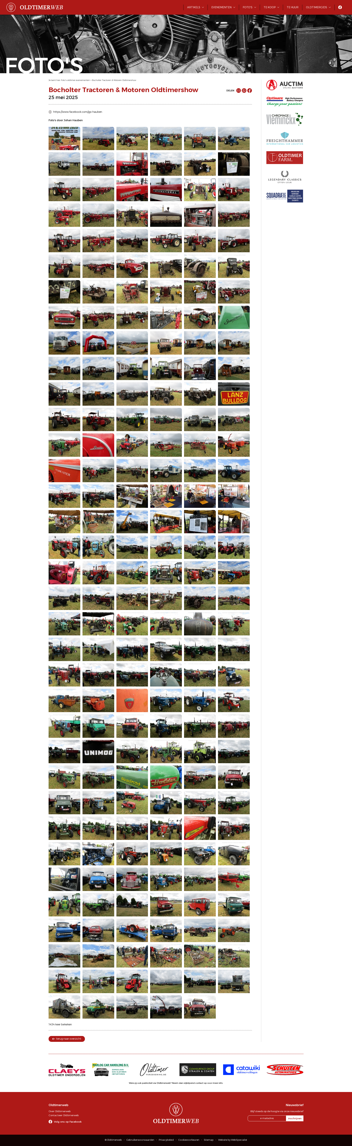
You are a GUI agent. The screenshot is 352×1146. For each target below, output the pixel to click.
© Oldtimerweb (113, 1139)
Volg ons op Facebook (68, 1121)
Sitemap (209, 1139)
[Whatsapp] (244, 90)
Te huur (292, 7)
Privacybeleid (166, 1139)
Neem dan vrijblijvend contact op (189, 1083)
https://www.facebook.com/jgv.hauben (77, 112)
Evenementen (221, 7)
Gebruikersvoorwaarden (140, 1139)
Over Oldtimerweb (60, 1111)
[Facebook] (249, 90)
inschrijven (295, 1118)
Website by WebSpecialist (232, 1139)
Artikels (193, 7)
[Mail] (238, 90)
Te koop (270, 7)
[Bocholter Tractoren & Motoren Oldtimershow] (64, 138)
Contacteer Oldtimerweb (64, 1115)
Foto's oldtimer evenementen (75, 80)
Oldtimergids (316, 7)
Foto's (247, 7)
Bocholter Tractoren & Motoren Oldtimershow (114, 80)
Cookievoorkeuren (188, 1139)
